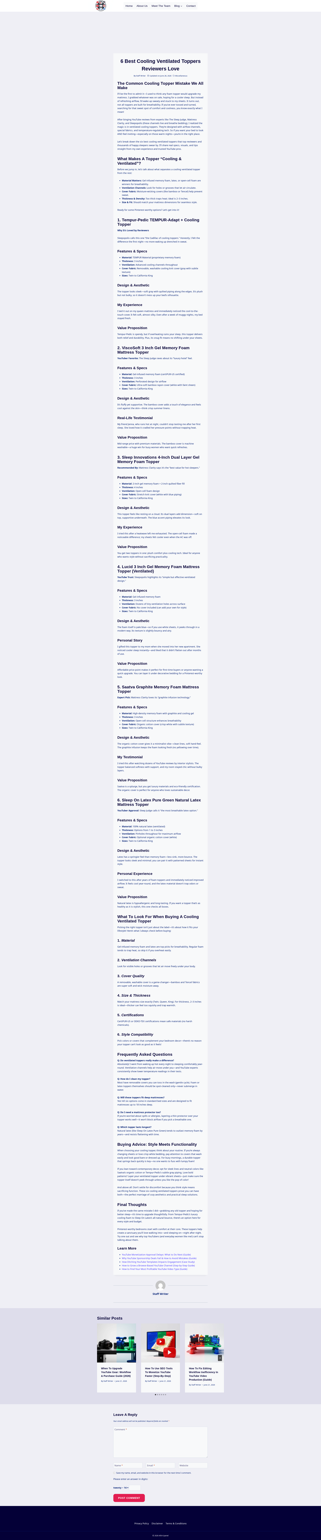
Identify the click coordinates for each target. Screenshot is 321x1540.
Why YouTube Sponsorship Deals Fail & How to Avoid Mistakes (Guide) (159, 1258)
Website (184, 1465)
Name (118, 1465)
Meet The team (161, 5)
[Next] (220, 1358)
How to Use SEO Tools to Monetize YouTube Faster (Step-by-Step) (159, 1372)
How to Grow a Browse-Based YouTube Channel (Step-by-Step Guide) (158, 1265)
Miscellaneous (181, 76)
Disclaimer (157, 1523)
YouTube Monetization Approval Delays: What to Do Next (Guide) (156, 1254)
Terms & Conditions (176, 1523)
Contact (191, 5)
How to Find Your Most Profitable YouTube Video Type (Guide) (154, 1269)
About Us (142, 5)
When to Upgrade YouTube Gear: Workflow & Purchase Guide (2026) (116, 1372)
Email (151, 1465)
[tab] (155, 1394)
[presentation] (116, 1343)
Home (129, 5)
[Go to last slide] (101, 1358)
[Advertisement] (160, 30)
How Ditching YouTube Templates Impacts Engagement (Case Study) (158, 1261)
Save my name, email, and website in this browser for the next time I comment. (153, 1473)
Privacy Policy (141, 1523)
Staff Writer (161, 1294)
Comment (120, 1429)
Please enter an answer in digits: (130, 1479)
